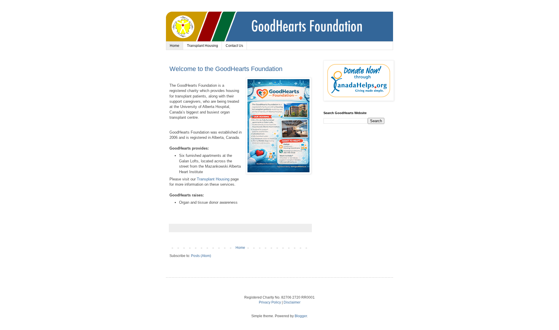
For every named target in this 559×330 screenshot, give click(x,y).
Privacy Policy (270, 302)
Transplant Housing (202, 46)
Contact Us (234, 46)
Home (174, 46)
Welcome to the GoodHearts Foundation (225, 68)
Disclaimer (292, 302)
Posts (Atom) (201, 256)
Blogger (301, 316)
